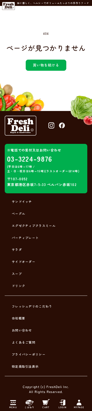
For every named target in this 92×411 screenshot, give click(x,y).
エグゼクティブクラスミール (34, 225)
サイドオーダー (23, 261)
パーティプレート (25, 237)
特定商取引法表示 (25, 366)
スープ (17, 273)
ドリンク (18, 285)
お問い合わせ (22, 330)
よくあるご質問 (23, 342)
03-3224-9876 (29, 158)
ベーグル (18, 213)
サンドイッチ (22, 201)
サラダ (17, 249)
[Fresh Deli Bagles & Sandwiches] (8, 6)
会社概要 (18, 318)
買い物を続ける (46, 64)
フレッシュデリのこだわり (32, 306)
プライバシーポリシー (29, 354)
